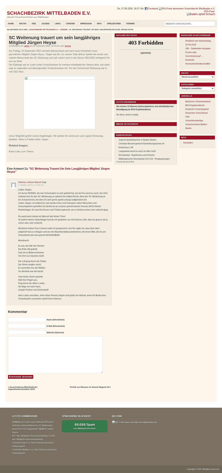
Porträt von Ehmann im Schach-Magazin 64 (89, 387)
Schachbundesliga (194, 120)
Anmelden (188, 143)
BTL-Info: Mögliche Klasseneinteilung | (30, 436)
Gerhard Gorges (19, 443)
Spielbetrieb (114, 24)
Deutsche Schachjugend (197, 109)
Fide (187, 117)
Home (11, 24)
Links (58, 24)
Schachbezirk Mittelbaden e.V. (49, 13)
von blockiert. (84, 426)
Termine (130, 24)
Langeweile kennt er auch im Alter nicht (137, 151)
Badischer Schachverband (197, 101)
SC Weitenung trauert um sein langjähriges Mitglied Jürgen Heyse (33, 429)
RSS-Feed (209, 11)
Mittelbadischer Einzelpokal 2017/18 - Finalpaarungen (144, 159)
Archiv (22, 24)
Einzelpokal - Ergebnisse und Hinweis (137, 155)
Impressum (86, 24)
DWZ (34, 24)
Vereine (63, 29)
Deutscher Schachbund (196, 113)
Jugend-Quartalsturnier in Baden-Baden (137, 140)
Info (99, 24)
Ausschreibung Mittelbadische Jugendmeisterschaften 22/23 (22, 388)
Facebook (153, 8)
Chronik (70, 24)
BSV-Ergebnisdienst (194, 105)
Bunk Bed (130, 162)
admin (26, 46)
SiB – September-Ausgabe (198, 48)
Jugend (45, 24)
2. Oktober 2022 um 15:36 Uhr (31, 185)
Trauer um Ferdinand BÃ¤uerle (38, 422)
